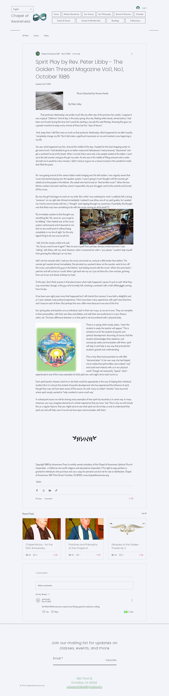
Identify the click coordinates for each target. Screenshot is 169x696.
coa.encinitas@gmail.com (84, 687)
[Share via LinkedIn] (50, 490)
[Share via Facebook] (37, 490)
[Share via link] (56, 490)
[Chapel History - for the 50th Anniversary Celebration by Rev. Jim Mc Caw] (42, 529)
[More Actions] (131, 600)
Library (36, 35)
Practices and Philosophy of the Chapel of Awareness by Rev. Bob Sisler (83, 546)
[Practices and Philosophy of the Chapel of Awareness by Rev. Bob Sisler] (84, 529)
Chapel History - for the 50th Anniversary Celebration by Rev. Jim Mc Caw (41, 546)
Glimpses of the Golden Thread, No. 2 (125, 546)
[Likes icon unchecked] (43, 611)
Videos (46, 35)
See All (144, 513)
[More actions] (131, 53)
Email (57, 658)
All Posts (25, 35)
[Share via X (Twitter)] (43, 490)
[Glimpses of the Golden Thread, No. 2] (127, 529)
